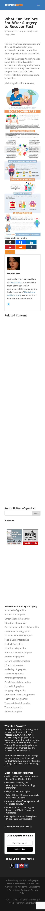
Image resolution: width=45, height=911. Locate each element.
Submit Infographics (16, 880)
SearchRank (15, 282)
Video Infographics (13, 711)
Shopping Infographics (15, 690)
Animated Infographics (15, 610)
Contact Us (34, 886)
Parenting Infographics (15, 677)
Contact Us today (12, 761)
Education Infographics (15, 623)
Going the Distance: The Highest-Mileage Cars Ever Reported (21, 817)
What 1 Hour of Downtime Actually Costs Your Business (22, 796)
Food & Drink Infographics (16, 639)
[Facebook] (21, 242)
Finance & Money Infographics (18, 635)
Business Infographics (14, 614)
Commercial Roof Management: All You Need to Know (22, 802)
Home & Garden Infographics (18, 652)
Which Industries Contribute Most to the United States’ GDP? (22, 777)
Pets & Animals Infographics (17, 682)
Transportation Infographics (17, 703)
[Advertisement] (22, 408)
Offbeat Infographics (14, 673)
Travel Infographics (13, 707)
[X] (10, 242)
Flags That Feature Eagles (18, 791)
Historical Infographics (15, 648)
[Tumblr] (31, 247)
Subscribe (19, 849)
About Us (22, 886)
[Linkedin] (31, 242)
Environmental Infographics (17, 631)
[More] (10, 252)
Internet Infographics (14, 656)
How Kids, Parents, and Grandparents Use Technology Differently (20, 785)
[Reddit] (21, 247)
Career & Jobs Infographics (17, 618)
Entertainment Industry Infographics (21, 627)
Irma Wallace (12, 31)
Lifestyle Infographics (14, 665)
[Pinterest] (10, 247)
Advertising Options (19, 890)
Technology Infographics (16, 698)
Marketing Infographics (15, 669)
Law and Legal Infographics (17, 661)
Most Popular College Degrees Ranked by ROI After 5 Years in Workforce (20, 810)
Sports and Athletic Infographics (19, 694)
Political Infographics (14, 686)
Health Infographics (13, 644)
